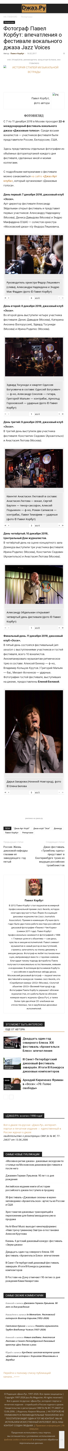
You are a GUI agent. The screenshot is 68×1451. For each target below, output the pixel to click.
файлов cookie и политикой (18, 1439)
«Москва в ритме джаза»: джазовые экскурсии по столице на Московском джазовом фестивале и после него (35, 1165)
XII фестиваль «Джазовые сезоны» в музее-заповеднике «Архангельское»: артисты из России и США (35, 1201)
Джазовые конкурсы (9, 1067)
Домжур (58, 828)
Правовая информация (48, 1425)
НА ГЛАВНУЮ (10, 16)
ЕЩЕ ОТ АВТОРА (15, 1029)
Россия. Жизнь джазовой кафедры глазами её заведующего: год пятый (15, 854)
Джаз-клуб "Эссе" (41, 828)
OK (61, 1439)
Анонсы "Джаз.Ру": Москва (9, 1087)
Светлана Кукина (15, 1325)
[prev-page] (5, 1097)
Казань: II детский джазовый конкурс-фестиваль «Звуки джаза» (34, 1243)
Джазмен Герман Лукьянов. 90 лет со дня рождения (30, 1177)
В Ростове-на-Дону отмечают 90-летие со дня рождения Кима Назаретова (33, 1279)
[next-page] (11, 1097)
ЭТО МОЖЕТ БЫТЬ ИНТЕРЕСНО (24, 1024)
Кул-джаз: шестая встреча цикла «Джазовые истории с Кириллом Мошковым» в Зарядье (33, 1356)
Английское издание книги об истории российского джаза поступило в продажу (30, 1188)
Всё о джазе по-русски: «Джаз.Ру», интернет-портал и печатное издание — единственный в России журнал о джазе (32, 1128)
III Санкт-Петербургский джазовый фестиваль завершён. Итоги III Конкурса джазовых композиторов (32, 1266)
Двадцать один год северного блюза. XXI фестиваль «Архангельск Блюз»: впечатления (32, 1253)
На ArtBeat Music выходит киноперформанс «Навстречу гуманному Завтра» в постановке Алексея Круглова (32, 1230)
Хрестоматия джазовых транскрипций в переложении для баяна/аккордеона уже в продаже (31, 1216)
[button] (6, 8)
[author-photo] (34, 895)
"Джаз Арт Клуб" (22, 828)
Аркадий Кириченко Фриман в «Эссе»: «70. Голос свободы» (43, 1084)
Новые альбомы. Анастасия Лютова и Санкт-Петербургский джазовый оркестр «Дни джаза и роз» (30, 1341)
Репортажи (26, 16)
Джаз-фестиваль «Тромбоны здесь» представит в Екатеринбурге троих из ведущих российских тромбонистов (50, 856)
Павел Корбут (17, 53)
